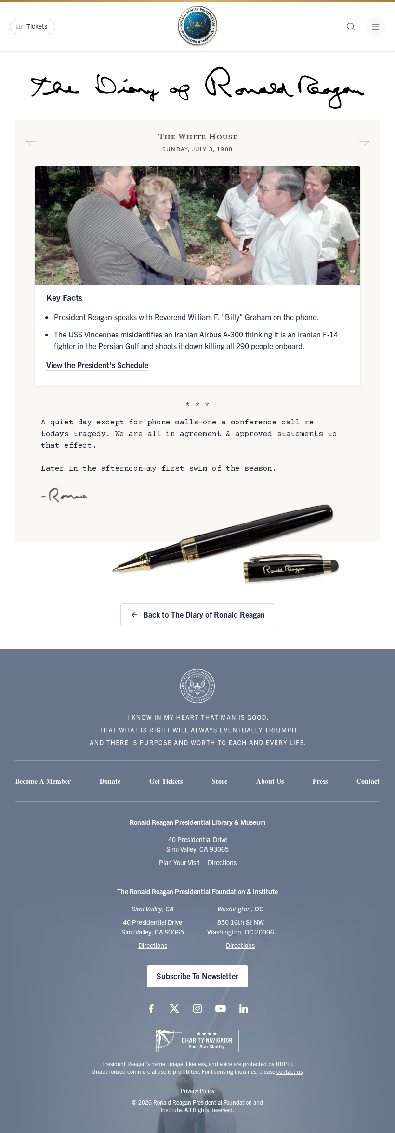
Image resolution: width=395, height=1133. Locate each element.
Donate (110, 781)
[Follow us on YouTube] (220, 1008)
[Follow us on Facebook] (151, 1008)
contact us (289, 1071)
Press (320, 781)
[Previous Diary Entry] (31, 143)
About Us (270, 781)
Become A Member (43, 781)
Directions (222, 862)
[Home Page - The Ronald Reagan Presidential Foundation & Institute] (197, 26)
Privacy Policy (198, 1090)
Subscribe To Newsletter (197, 976)
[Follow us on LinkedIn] (244, 1008)
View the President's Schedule (97, 365)
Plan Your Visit (179, 862)
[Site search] (350, 26)
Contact (368, 781)
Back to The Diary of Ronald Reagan (204, 614)
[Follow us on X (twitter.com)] (174, 1008)
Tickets (36, 26)
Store (219, 781)
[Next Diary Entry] (364, 143)
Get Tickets (166, 781)
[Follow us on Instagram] (197, 1008)
